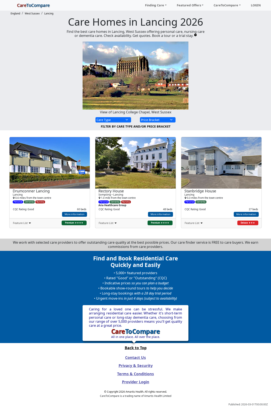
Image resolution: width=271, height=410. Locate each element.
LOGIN (256, 5)
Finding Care (154, 5)
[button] (50, 223)
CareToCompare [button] (226, 5)
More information (74, 214)
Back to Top (136, 347)
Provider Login (135, 381)
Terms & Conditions (135, 373)
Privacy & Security (136, 365)
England (15, 13)
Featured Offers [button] (189, 5)
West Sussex (32, 13)
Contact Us (135, 357)
